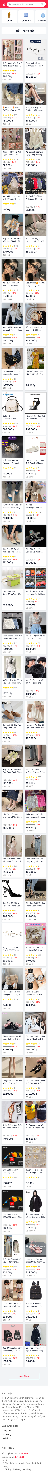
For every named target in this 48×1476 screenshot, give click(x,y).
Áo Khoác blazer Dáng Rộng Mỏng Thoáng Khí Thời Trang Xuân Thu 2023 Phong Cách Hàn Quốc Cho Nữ (35, 153)
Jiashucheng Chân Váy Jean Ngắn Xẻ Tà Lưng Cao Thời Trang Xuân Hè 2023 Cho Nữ (12, 637)
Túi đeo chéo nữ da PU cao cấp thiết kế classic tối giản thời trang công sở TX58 (35, 328)
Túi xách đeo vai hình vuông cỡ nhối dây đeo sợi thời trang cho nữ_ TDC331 (12, 993)
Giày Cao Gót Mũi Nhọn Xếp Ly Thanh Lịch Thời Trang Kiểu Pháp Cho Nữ (35, 1037)
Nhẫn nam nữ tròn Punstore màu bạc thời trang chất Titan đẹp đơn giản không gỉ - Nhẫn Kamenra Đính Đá (12, 461)
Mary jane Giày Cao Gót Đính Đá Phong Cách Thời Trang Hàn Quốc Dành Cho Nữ (35, 108)
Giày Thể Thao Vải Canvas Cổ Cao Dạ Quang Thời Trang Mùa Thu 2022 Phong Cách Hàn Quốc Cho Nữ (35, 550)
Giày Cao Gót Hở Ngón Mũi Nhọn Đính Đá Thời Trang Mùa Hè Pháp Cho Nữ (12, 239)
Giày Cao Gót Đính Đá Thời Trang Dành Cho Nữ (12, 770)
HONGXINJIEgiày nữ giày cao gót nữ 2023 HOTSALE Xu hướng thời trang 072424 (35, 239)
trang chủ (7, 1430)
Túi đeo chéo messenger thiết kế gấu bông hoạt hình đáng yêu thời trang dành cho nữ (34, 506)
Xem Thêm (24, 1376)
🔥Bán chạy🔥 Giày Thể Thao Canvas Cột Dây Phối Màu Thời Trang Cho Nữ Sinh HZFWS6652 (12, 108)
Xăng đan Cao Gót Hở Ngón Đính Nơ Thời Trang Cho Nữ (12, 1037)
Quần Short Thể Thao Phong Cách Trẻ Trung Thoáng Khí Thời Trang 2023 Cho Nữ (12, 1305)
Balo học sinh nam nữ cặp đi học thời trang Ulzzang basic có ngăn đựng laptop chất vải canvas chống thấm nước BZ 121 (35, 1349)
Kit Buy (24, 1453)
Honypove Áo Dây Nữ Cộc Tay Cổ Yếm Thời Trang (35, 726)
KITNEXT (19, 1457)
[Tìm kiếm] (42, 4)
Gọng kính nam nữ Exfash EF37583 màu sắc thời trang (11, 948)
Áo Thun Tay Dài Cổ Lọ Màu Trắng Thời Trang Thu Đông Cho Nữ (12, 681)
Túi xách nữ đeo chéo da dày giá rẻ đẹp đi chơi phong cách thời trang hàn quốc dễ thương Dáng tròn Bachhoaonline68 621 (35, 948)
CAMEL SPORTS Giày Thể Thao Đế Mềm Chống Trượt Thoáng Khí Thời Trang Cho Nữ (35, 461)
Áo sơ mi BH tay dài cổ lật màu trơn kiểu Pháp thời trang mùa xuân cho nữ (12, 328)
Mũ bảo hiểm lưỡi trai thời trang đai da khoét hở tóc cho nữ (35, 592)
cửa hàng (6, 1434)
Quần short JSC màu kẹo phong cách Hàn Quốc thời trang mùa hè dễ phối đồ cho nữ (35, 815)
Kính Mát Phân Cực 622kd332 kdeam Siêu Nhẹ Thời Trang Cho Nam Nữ (12, 1215)
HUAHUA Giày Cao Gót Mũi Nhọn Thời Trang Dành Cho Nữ (12, 506)
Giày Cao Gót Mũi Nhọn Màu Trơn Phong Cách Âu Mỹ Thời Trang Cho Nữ (12, 904)
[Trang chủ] (4, 4)
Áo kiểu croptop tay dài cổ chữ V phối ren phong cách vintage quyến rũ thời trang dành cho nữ (35, 637)
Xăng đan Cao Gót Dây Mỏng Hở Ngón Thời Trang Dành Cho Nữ (12, 1082)
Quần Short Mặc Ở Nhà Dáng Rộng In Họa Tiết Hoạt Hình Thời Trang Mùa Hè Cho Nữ (12, 64)
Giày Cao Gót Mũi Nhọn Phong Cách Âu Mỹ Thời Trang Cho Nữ (35, 904)
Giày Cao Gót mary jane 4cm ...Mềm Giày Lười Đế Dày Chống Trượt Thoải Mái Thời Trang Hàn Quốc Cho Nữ (12, 815)
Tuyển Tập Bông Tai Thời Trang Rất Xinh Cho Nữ (34, 1171)
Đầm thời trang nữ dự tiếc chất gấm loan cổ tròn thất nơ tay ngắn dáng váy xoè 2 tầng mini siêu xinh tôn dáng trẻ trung (12, 860)
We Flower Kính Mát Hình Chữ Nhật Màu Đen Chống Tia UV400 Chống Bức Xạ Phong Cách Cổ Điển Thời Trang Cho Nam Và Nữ (12, 284)
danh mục (6, 1438)
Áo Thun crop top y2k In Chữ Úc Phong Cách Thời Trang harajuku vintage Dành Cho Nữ (35, 1126)
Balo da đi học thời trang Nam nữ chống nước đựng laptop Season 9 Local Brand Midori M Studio (35, 1305)
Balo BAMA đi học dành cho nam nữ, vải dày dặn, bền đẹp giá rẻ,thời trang (12, 1349)
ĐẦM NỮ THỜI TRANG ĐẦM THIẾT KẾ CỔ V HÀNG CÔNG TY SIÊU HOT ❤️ (35, 373)
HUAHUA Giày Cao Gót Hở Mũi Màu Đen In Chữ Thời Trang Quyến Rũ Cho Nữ (35, 417)
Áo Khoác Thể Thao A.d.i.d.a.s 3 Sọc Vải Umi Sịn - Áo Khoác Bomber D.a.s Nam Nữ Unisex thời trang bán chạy (35, 197)
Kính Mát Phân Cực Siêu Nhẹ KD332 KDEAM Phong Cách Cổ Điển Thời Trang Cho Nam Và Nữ (11, 1171)
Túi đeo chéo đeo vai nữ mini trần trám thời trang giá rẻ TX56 (11, 373)
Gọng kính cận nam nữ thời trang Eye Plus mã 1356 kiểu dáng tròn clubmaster (35, 64)
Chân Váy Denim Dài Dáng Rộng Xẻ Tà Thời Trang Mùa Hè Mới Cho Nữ (35, 860)
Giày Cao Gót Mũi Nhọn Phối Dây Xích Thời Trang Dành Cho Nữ (35, 1082)
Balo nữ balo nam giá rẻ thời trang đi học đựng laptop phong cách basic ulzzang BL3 (11, 197)
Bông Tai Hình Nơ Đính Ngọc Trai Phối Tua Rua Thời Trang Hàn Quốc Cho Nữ (12, 153)
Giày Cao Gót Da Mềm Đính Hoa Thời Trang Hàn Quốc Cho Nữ (12, 550)
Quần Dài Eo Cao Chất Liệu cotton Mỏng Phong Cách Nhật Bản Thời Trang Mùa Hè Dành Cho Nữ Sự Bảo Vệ (12, 1260)
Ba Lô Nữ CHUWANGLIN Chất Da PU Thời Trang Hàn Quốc (12, 417)
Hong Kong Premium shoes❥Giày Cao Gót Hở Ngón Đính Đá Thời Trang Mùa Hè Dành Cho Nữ (35, 1260)
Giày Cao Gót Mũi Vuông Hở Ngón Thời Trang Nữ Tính (34, 770)
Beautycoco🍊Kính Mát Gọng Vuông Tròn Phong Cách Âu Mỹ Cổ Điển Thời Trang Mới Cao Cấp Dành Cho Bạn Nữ (35, 284)
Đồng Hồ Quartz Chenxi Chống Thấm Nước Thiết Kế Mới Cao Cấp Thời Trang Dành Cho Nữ (35, 993)
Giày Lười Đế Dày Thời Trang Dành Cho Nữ (12, 726)
